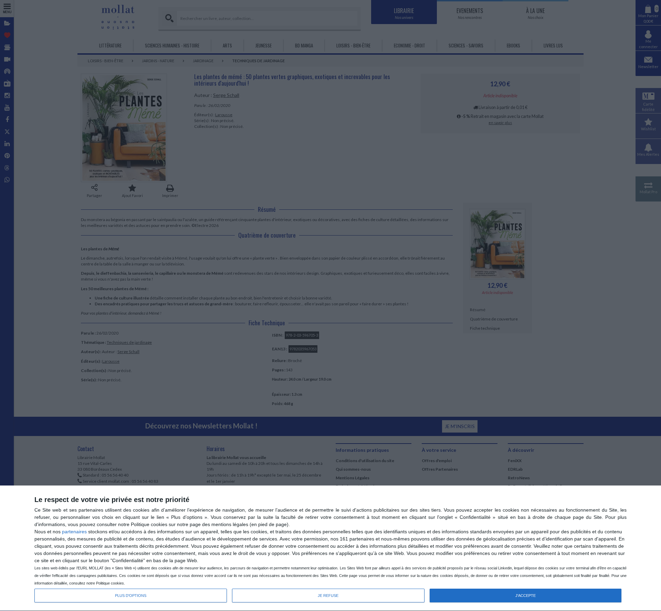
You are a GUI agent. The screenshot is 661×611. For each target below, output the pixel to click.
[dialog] (330, 548)
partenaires (74, 531)
